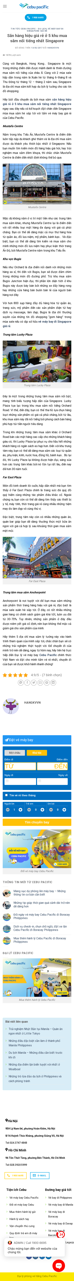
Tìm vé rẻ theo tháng (22, 795)
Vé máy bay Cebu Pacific (24, 1197)
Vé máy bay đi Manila (60, 1204)
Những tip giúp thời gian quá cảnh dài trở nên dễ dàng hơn (41, 904)
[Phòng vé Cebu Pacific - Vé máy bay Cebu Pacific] (37, 6)
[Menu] (5, 6)
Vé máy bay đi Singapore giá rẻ (45, 30)
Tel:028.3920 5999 (16, 1164)
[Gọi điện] (60, 1236)
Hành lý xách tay (19, 1219)
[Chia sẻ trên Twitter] (34, 683)
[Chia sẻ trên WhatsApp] (21, 683)
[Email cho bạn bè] (40, 683)
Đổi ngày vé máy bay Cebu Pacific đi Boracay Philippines (41, 916)
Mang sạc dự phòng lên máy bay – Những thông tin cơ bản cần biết (39, 892)
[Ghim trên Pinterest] (47, 683)
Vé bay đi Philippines (60, 1197)
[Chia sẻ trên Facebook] (27, 683)
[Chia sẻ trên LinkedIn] (53, 683)
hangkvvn (53, 48)
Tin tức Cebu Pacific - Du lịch (29, 29)
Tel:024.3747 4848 (16, 1142)
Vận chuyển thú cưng (22, 1226)
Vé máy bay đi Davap (60, 1223)
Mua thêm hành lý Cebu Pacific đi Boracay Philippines (39, 940)
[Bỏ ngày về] (65, 781)
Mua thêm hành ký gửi (23, 1211)
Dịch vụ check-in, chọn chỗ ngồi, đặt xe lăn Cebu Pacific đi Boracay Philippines (40, 928)
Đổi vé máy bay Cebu (22, 1204)
